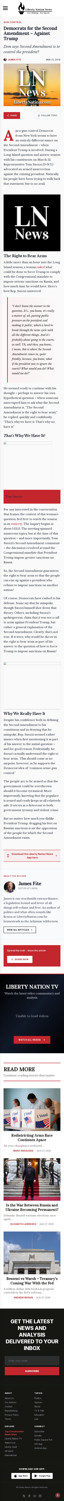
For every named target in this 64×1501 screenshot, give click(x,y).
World (37, 1406)
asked (41, 267)
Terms (8, 1419)
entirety (16, 524)
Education (39, 1415)
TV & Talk (39, 1410)
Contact (8, 1406)
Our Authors (10, 1402)
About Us (9, 1398)
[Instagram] (40, 1495)
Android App (40, 1448)
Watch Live (10, 1442)
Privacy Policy (12, 1415)
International (11, 1455)
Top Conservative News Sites (14, 1433)
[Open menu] (5, 8)
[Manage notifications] (57, 1495)
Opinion (38, 1402)
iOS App (38, 1444)
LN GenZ (9, 1451)
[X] (23, 1495)
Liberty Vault (11, 1447)
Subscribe (32, 1371)
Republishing (11, 1410)
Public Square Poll (43, 1439)
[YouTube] (34, 1495)
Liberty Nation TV (13, 1438)
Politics (37, 1398)
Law (36, 1419)
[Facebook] (29, 1495)
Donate (38, 1435)
